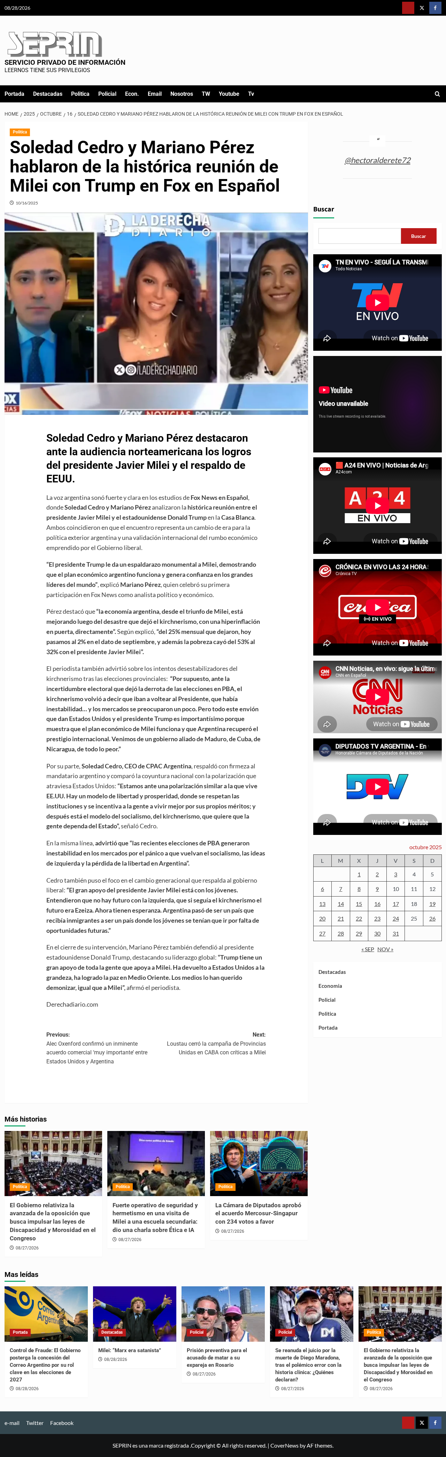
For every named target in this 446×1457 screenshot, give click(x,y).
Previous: (96, 1048)
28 (341, 933)
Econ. (132, 94)
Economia (330, 986)
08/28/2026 (27, 1388)
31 (396, 933)
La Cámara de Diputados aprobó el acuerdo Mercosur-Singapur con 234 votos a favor (258, 1213)
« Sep (367, 948)
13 (322, 903)
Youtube (229, 94)
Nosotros (181, 94)
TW (206, 94)
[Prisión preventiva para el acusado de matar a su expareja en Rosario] (223, 1314)
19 (432, 903)
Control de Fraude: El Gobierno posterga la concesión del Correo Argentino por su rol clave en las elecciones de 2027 (45, 1365)
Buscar (323, 209)
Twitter (35, 1422)
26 (432, 918)
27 (322, 933)
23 (377, 918)
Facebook (62, 1422)
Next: (216, 1043)
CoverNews (284, 1445)
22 (359, 918)
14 (341, 903)
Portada (14, 94)
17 (396, 903)
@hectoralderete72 (377, 159)
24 (396, 918)
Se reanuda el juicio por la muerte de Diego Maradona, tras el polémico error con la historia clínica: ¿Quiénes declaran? (308, 1365)
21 (341, 918)
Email (155, 94)
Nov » (385, 948)
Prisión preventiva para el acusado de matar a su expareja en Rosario (217, 1357)
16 (377, 903)
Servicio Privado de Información (65, 62)
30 (377, 933)
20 (322, 918)
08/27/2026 (27, 1248)
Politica (80, 94)
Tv (251, 94)
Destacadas (47, 94)
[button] (437, 94)
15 (359, 903)
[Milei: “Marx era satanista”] (134, 1314)
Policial (107, 94)
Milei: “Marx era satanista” (129, 1350)
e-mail (12, 1422)
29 (359, 933)
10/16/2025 (27, 203)
